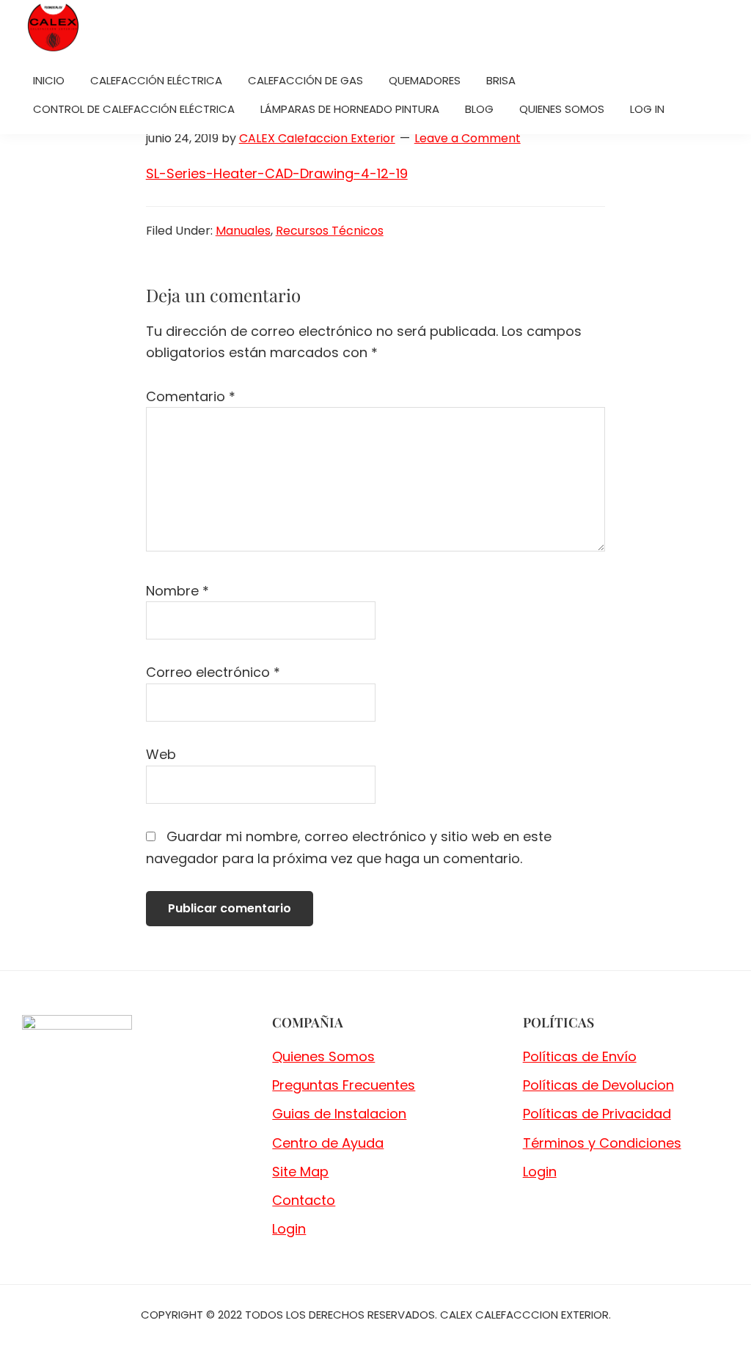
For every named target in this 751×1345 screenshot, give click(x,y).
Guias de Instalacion (339, 1113)
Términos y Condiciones (602, 1143)
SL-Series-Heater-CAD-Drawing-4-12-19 (277, 173)
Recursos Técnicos (330, 230)
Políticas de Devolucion (598, 1085)
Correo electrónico (213, 672)
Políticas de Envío (580, 1056)
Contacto (303, 1200)
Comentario (190, 396)
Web (161, 754)
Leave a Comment (467, 138)
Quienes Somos (323, 1056)
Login (289, 1229)
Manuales (243, 230)
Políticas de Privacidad (597, 1113)
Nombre (177, 591)
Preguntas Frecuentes (343, 1085)
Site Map (300, 1171)
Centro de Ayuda (328, 1143)
